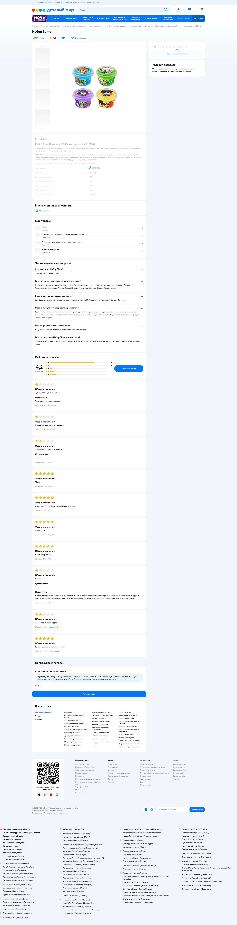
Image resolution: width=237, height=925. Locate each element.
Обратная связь (81, 790)
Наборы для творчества (128, 727)
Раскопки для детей (71, 727)
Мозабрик (68, 712)
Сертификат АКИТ (82, 787)
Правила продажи (82, 773)
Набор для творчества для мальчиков (129, 730)
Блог (142, 782)
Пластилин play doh (99, 739)
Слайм (94, 747)
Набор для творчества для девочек (129, 722)
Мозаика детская (98, 718)
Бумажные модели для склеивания (100, 729)
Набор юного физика (127, 735)
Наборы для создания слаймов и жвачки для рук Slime (177, 26)
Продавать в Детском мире (85, 767)
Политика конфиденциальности (87, 779)
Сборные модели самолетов (129, 741)
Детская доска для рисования (103, 715)
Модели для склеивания (73, 742)
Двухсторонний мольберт (74, 723)
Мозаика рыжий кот (71, 733)
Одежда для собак (179, 776)
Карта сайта (79, 793)
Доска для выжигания (72, 736)
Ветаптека (176, 779)
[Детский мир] (53, 10)
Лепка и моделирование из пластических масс (84, 26)
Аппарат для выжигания (100, 722)
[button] (198, 18)
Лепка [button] (37, 716)
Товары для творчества (100, 733)
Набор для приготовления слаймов (102, 743)
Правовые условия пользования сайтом (64, 808)
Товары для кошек (179, 764)
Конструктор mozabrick (73, 739)
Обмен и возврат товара (84, 770)
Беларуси (63, 813)
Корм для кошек (179, 767)
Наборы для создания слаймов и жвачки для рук (130, 26)
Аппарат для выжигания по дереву (74, 716)
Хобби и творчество (50, 26)
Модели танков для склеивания (131, 744)
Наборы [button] (38, 719)
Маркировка (44, 211)
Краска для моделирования (102, 712)
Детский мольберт (71, 720)
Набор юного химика (127, 718)
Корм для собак (178, 773)
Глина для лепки (125, 712)
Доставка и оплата (82, 764)
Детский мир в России (40, 813)
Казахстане (54, 813)
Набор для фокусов (126, 738)
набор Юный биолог (100, 725)
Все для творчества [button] (43, 712)
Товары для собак (179, 770)
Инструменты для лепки (128, 715)
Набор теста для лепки (72, 745)
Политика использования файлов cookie (88, 783)
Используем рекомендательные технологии (49, 810)
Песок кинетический (100, 736)
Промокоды (80, 776)
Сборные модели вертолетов (130, 747)
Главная (35, 26)
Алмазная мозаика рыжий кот (75, 730)
